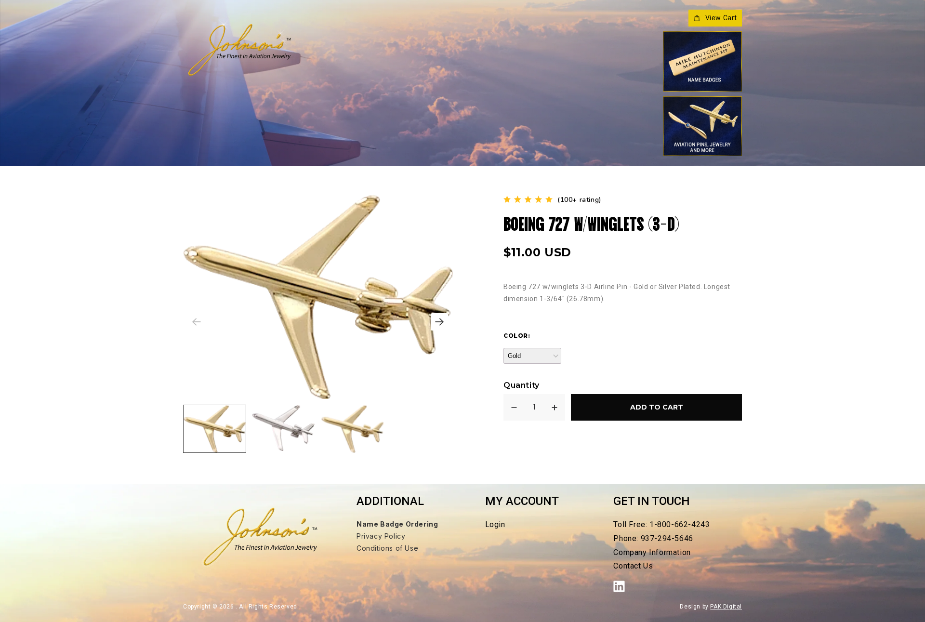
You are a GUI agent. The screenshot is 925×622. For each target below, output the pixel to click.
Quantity (521, 385)
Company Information (651, 552)
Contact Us (633, 565)
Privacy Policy (381, 536)
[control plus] (554, 407)
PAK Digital (726, 606)
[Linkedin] (623, 586)
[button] (439, 322)
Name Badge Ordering (397, 524)
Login (495, 524)
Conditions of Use (387, 548)
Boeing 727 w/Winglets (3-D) (591, 222)
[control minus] (514, 407)
